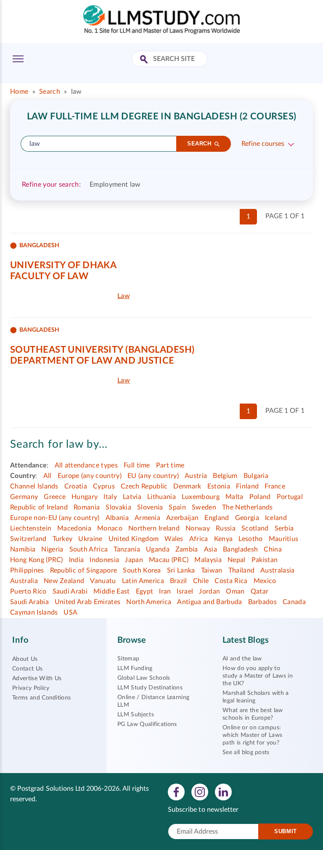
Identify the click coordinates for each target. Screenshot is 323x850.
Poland (260, 497)
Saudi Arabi (70, 591)
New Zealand (64, 581)
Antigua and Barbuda (209, 602)
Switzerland (28, 539)
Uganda (157, 549)
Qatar (260, 591)
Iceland (276, 518)
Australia (24, 581)
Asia (210, 549)
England (216, 518)
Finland (247, 486)
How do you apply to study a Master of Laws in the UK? (257, 675)
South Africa (88, 549)
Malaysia (208, 560)
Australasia (277, 570)
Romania (87, 507)
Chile (201, 581)
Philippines (27, 570)
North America (148, 602)
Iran (165, 591)
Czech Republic (144, 486)
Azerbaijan (182, 518)
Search (49, 91)
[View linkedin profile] (223, 791)
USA (70, 612)
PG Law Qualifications (147, 724)
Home (19, 91)
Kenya (223, 539)
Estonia (218, 486)
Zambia (186, 549)
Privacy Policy (30, 688)
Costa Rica (230, 581)
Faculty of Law (49, 276)
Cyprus (104, 486)
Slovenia (150, 507)
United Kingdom (134, 539)
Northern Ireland (154, 528)
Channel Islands (34, 486)
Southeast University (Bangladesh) (102, 349)
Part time (170, 465)
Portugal (290, 497)
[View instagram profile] (199, 791)
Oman (235, 591)
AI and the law (242, 659)
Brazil (178, 581)
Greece (55, 497)
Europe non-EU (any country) (55, 518)
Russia (226, 528)
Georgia (247, 518)
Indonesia (104, 560)
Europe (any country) (90, 476)
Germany (24, 497)
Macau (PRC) (169, 560)
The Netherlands (247, 507)
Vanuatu (103, 581)
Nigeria (52, 549)
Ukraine (90, 539)
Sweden (204, 507)
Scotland (255, 528)
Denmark (187, 486)
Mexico (265, 581)
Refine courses (262, 143)
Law (123, 296)
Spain (177, 507)
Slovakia (118, 507)
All (47, 476)
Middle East (111, 591)
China (273, 549)
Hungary (84, 497)
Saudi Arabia (29, 602)
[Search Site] (145, 60)
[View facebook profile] (176, 791)
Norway (197, 528)
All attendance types (86, 465)
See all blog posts (246, 752)
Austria (196, 476)
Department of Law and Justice (92, 360)
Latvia (132, 497)
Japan (134, 560)
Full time (137, 465)
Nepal (237, 560)
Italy (110, 497)
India (76, 560)
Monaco (109, 528)
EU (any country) (153, 476)
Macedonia (74, 528)
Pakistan (265, 560)
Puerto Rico (28, 591)
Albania (117, 518)
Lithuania (161, 497)
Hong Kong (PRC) (36, 560)
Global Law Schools (143, 678)
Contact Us (27, 669)
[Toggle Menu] (18, 59)
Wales (173, 539)
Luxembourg (201, 497)
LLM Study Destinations (150, 688)
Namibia (22, 549)
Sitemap (128, 659)
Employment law (115, 184)
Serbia (284, 528)
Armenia (147, 518)
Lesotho (250, 539)
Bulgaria (256, 476)
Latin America (143, 581)
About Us (25, 659)
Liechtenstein (30, 528)
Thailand (241, 570)
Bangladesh (240, 549)
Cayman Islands (34, 612)
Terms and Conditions (41, 698)
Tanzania (127, 549)
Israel (185, 591)
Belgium (225, 476)
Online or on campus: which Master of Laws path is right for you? (252, 735)
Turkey (63, 539)
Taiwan (211, 570)
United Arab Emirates (87, 602)
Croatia (75, 486)
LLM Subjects (135, 715)
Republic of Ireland (39, 507)
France (275, 486)
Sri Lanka (181, 570)
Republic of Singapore (83, 570)
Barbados (262, 602)
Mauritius (284, 539)
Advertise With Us (36, 678)
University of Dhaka (63, 265)
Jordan (209, 591)
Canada (294, 602)
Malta (234, 497)
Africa (198, 539)
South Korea (142, 570)
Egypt (145, 591)
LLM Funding (135, 668)
